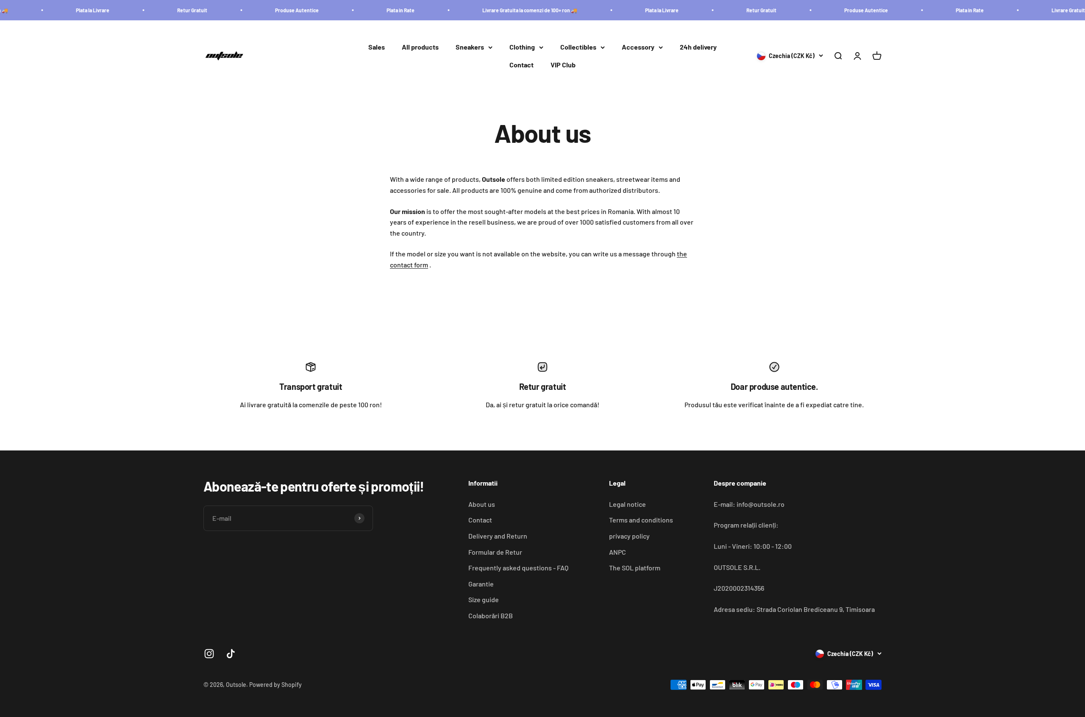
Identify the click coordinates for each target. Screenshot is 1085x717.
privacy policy (629, 536)
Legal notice (627, 504)
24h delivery (698, 47)
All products (420, 47)
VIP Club (563, 65)
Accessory (638, 47)
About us (481, 504)
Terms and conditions (641, 520)
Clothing (522, 47)
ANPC (617, 552)
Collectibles (578, 47)
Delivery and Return (497, 536)
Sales (376, 47)
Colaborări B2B (490, 615)
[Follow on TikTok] (230, 653)
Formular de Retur (495, 552)
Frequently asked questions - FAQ (518, 568)
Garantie (481, 584)
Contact (521, 65)
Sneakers (470, 47)
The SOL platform (634, 568)
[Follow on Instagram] (209, 653)
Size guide (483, 599)
